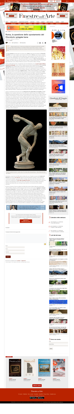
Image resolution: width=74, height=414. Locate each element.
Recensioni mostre (23, 21)
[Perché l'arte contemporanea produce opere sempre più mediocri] (58, 282)
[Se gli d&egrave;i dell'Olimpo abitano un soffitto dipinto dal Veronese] (58, 133)
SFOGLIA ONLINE (12, 379)
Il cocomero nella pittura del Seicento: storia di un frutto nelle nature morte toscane (58, 127)
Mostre (25, 23)
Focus (35, 23)
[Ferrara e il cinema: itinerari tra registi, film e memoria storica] (58, 189)
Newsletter (35, 11)
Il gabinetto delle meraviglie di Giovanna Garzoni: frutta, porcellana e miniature (56, 155)
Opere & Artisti (13, 21)
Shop (62, 21)
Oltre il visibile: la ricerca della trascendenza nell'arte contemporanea (57, 298)
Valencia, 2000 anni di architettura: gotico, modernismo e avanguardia (57, 183)
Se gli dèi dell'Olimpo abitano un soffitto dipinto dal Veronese (58, 136)
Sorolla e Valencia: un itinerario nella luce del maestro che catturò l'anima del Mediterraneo (57, 211)
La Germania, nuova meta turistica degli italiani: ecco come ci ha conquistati (58, 289)
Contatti (42, 11)
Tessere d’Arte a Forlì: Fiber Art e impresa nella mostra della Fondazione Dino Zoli (58, 201)
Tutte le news (13, 23)
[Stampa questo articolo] (40, 43)
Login (51, 1)
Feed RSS (41, 394)
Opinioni (32, 21)
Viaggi (37, 21)
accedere (18, 260)
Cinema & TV (58, 23)
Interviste (30, 23)
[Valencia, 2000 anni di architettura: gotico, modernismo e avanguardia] (58, 179)
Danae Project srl (45, 402)
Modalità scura (53, 394)
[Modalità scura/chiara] (45, 43)
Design (42, 21)
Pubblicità (47, 11)
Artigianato (41, 23)
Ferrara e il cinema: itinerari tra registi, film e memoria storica (57, 192)
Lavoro (57, 21)
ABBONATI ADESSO (37, 385)
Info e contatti (30, 394)
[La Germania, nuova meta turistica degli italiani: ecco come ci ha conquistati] (58, 292)
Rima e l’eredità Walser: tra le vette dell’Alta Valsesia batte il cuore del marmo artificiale (57, 174)
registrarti (23, 260)
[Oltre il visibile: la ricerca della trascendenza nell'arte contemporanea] (58, 302)
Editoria (46, 23)
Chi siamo (29, 11)
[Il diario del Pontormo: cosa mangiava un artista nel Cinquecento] (58, 263)
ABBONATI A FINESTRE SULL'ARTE (25, 221)
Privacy (49, 402)
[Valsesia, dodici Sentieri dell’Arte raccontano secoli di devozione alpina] (58, 161)
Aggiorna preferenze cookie (54, 402)
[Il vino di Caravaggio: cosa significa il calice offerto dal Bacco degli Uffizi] (58, 105)
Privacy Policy (46, 394)
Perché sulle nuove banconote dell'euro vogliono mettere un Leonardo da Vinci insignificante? (56, 239)
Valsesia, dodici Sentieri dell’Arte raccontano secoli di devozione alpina (57, 164)
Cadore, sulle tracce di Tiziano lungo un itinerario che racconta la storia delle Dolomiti (57, 146)
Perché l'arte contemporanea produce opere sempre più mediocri (57, 279)
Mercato (51, 23)
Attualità (19, 23)
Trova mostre (50, 21)
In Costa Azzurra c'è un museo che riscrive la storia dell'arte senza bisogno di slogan (57, 118)
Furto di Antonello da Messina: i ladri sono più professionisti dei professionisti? (58, 250)
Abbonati (58, 1)
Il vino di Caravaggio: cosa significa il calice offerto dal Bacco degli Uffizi (57, 109)
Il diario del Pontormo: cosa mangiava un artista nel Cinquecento (58, 260)
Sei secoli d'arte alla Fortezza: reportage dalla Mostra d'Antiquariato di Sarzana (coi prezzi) (57, 328)
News (7, 21)
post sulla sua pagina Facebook (24, 180)
